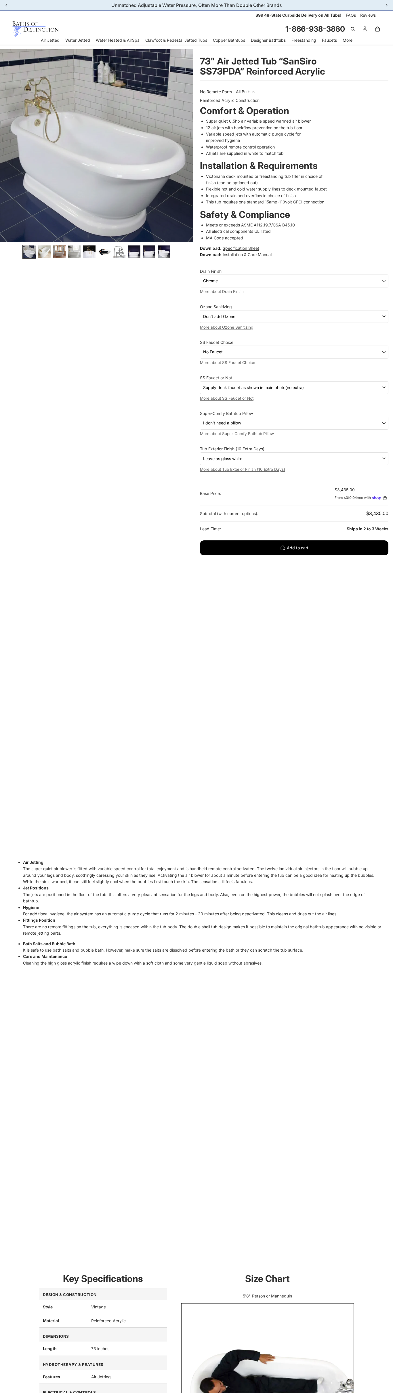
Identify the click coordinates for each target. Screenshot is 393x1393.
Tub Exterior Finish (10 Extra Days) (232, 448)
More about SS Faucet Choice (227, 362)
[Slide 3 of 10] (59, 251)
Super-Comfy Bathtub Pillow (226, 413)
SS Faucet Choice (216, 342)
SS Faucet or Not (216, 377)
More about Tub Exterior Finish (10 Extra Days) (242, 469)
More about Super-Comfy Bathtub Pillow (237, 433)
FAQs (351, 15)
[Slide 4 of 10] (74, 251)
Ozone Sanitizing (216, 306)
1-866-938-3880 (315, 28)
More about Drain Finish (222, 291)
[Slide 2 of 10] (44, 251)
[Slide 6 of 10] (104, 251)
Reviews (368, 15)
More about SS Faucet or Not (226, 398)
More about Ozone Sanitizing (226, 326)
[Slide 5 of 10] (89, 251)
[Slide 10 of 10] (164, 251)
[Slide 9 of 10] (149, 251)
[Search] (352, 29)
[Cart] (377, 29)
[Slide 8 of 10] (134, 251)
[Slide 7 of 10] (119, 251)
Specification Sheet (241, 248)
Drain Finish (211, 271)
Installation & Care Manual (247, 254)
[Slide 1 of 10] (29, 251)
